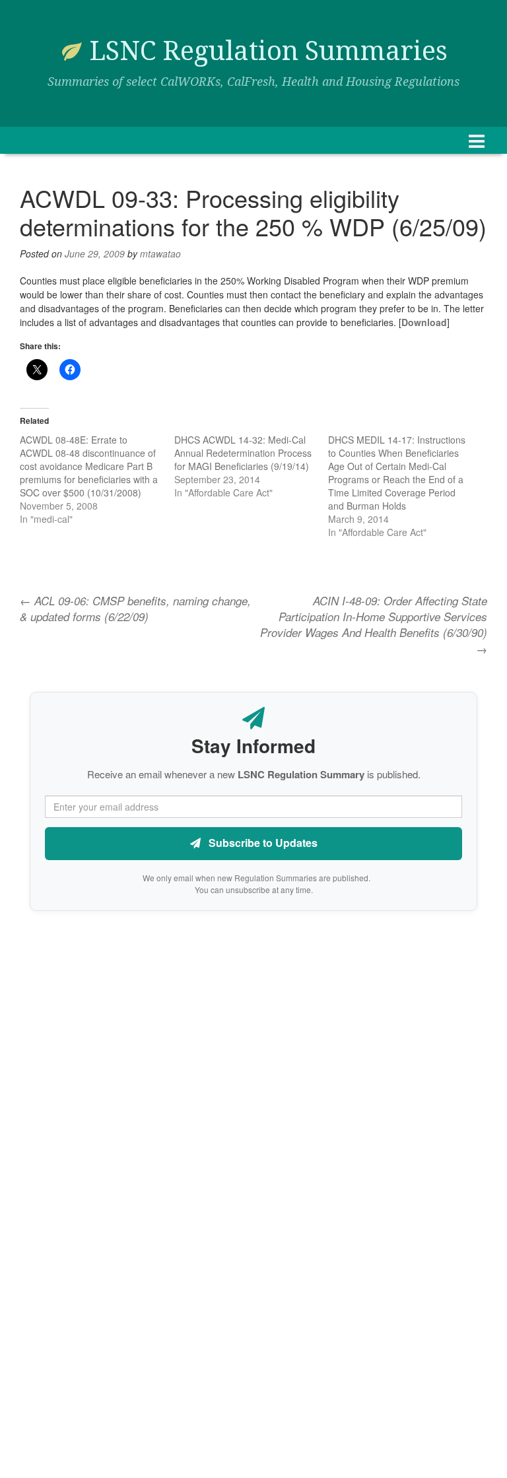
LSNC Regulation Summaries (268, 51)
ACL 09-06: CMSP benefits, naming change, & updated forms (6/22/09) (135, 608)
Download (424, 322)
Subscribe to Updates (262, 842)
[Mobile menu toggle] (476, 140)
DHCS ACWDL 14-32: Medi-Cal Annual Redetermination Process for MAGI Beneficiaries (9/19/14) (243, 453)
